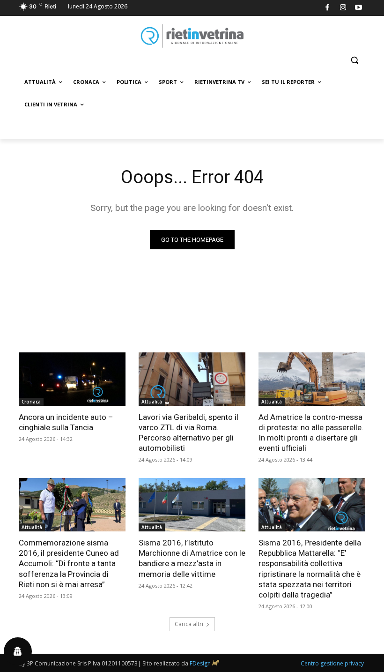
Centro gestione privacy (332, 663)
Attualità (151, 401)
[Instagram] (343, 8)
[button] (354, 60)
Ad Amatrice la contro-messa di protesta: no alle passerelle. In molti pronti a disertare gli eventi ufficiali (310, 432)
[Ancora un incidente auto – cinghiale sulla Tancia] (72, 379)
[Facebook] (327, 8)
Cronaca (31, 401)
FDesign (200, 663)
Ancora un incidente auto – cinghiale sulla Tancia (66, 422)
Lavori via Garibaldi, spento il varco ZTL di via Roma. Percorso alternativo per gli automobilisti (188, 432)
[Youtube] (359, 8)
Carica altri (189, 624)
